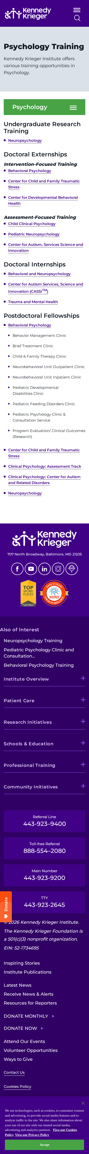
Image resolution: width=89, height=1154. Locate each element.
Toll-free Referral (44, 847)
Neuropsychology (25, 140)
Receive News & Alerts (28, 994)
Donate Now (20, 1028)
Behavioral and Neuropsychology (39, 273)
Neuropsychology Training (33, 640)
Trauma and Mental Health (33, 301)
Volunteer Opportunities (31, 1050)
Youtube (31, 569)
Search (77, 18)
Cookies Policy (17, 1086)
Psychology (29, 107)
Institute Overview (26, 679)
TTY (44, 901)
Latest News (17, 985)
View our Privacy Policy (32, 1135)
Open (76, 11)
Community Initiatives (31, 787)
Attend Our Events (24, 1041)
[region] (44, 1125)
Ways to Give (18, 1059)
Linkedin (44, 569)
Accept (44, 1145)
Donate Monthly (26, 1016)
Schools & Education (29, 744)
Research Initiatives (28, 722)
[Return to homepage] (32, 13)
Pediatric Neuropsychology (34, 234)
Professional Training (29, 765)
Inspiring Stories (22, 963)
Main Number (44, 874)
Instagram (58, 569)
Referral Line (44, 820)
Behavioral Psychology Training (39, 665)
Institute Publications (27, 972)
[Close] (83, 1103)
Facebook (17, 569)
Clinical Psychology (26, 466)
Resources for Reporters (30, 1003)
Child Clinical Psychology (32, 223)
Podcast (72, 569)
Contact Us (14, 1072)
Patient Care (19, 700)
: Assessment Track (63, 466)
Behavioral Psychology (29, 170)
